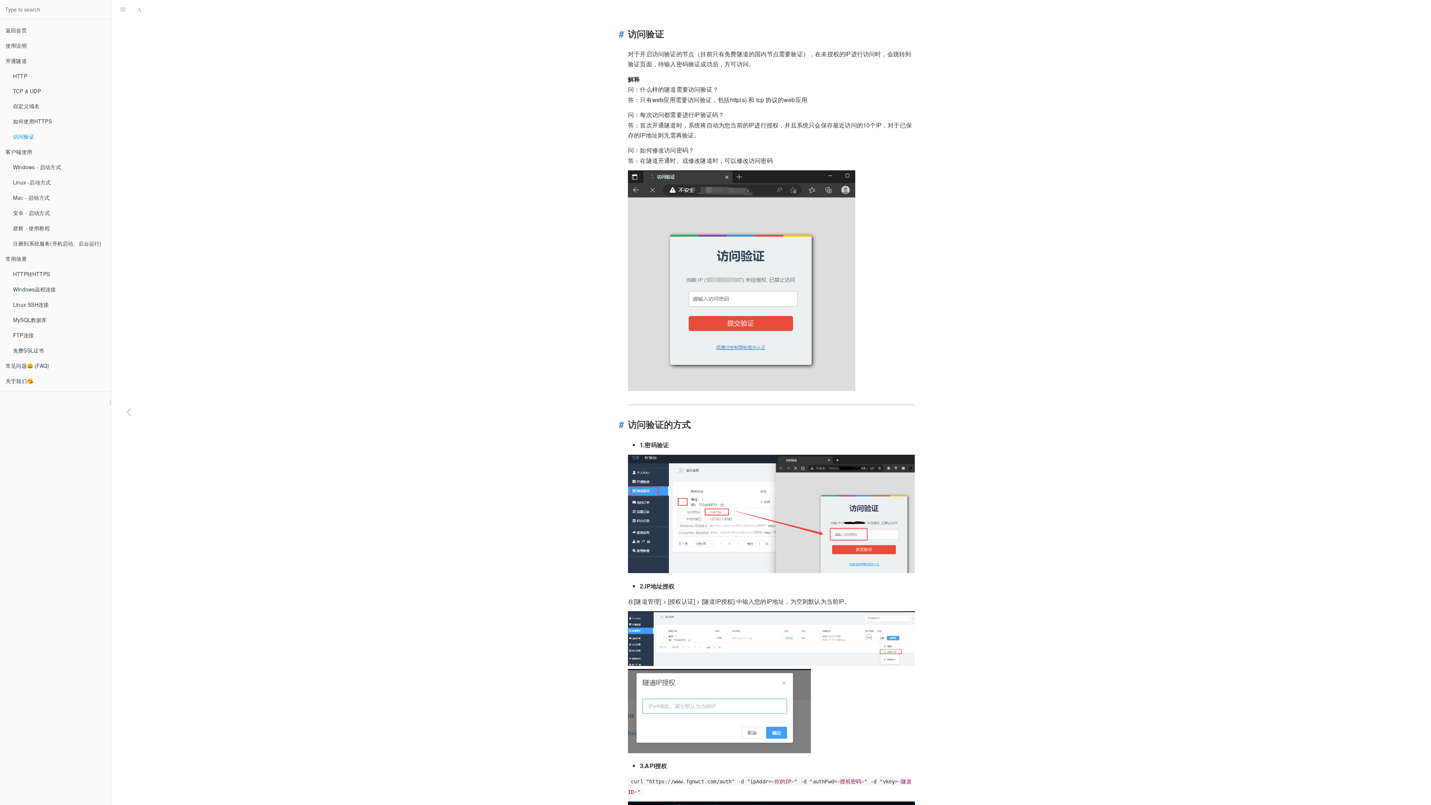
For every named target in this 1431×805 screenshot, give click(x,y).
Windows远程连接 (34, 289)
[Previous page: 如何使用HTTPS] (128, 412)
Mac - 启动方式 (31, 197)
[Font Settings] (139, 9)
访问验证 (23, 136)
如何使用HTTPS (32, 121)
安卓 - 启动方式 (31, 213)
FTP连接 (23, 335)
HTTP (20, 76)
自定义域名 (26, 106)
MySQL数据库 (30, 319)
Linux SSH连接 (31, 304)
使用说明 (16, 45)
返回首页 (16, 30)
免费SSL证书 (28, 350)
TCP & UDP (27, 91)
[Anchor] (623, 33)
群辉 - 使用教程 (31, 228)
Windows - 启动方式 (37, 167)
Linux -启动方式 (32, 182)
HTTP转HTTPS (31, 274)
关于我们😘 (19, 381)
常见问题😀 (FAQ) (27, 365)
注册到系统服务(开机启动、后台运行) (57, 243)
